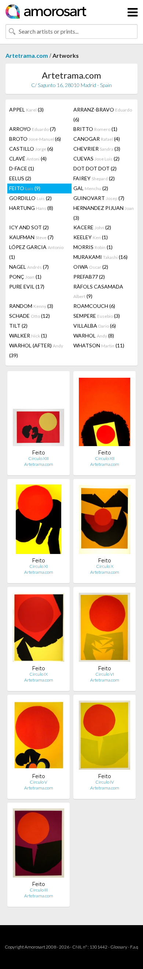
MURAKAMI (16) (100, 257)
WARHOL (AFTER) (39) (36, 350)
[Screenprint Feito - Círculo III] (38, 844)
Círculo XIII (38, 458)
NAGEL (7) (29, 267)
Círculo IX (38, 674)
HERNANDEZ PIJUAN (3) (103, 213)
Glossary (118, 947)
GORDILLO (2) (30, 198)
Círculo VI (104, 674)
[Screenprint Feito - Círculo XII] (104, 413)
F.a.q (134, 947)
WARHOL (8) (93, 335)
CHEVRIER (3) (96, 149)
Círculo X (104, 566)
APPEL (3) (26, 109)
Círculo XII (104, 458)
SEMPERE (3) (96, 316)
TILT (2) (18, 326)
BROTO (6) (35, 139)
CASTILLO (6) (31, 149)
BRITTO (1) (95, 129)
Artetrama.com (27, 55)
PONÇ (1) (25, 277)
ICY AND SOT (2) (29, 227)
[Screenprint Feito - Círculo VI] (104, 629)
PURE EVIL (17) (26, 286)
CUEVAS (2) (96, 158)
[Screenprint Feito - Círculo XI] (39, 521)
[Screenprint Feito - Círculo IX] (38, 629)
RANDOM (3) (31, 306)
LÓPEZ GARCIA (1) (36, 252)
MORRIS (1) (93, 247)
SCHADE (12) (29, 316)
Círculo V (38, 782)
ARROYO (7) (32, 129)
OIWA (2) (90, 267)
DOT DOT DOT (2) (95, 168)
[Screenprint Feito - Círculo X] (104, 521)
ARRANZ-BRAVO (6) (102, 114)
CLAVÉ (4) (28, 158)
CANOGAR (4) (96, 139)
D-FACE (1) (21, 168)
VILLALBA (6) (94, 326)
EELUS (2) (20, 178)
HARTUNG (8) (31, 208)
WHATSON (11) (98, 345)
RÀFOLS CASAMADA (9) (98, 291)
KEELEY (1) (90, 237)
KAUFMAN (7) (31, 237)
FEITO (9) (24, 188)
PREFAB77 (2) (89, 277)
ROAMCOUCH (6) (94, 306)
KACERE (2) (92, 227)
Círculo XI (38, 566)
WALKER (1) (28, 335)
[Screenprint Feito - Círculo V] (38, 736)
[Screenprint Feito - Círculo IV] (104, 736)
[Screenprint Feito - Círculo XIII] (38, 413)
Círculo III (39, 890)
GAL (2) (90, 188)
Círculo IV (104, 782)
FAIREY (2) (94, 178)
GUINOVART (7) (98, 198)
